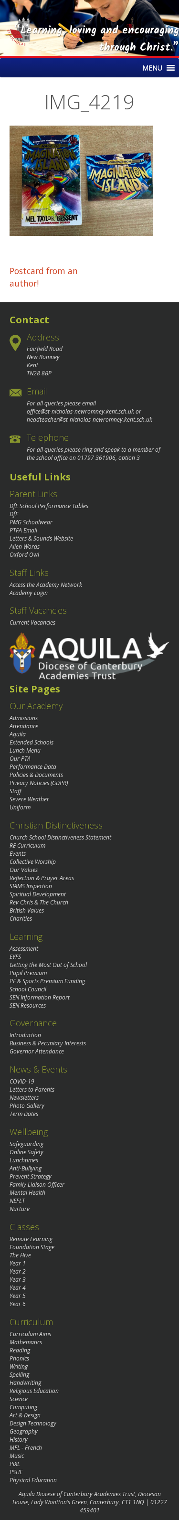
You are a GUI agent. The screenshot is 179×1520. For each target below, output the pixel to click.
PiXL (15, 1464)
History (19, 1439)
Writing (19, 1366)
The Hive (20, 1255)
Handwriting (25, 1383)
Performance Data (33, 767)
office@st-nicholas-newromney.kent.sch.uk (80, 411)
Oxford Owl (24, 555)
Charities (21, 918)
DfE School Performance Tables (49, 506)
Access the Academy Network (46, 585)
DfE (14, 514)
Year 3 (18, 1280)
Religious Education (34, 1391)
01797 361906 (96, 458)
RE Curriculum (27, 845)
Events (18, 854)
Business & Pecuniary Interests (48, 1043)
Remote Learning (31, 1239)
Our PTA (20, 759)
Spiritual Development (38, 894)
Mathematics (26, 1342)
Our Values (24, 870)
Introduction (25, 1035)
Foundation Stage (32, 1247)
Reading (20, 1350)
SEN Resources (28, 1005)
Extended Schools (31, 742)
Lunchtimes (24, 1160)
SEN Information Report (40, 997)
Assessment (24, 949)
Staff (15, 791)
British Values (27, 910)
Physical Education (33, 1480)
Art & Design (25, 1415)
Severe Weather (29, 799)
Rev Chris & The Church (39, 902)
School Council (28, 989)
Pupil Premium (28, 973)
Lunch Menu (25, 750)
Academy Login (29, 593)
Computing (23, 1407)
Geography (24, 1431)
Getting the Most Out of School (48, 965)
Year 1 (18, 1263)
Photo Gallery (27, 1106)
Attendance (24, 726)
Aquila (18, 734)
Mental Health (27, 1193)
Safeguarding (26, 1144)
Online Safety (26, 1152)
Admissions (24, 718)
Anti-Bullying (26, 1168)
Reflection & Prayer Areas (42, 878)
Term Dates (24, 1114)
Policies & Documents (36, 775)
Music (17, 1456)
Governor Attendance (37, 1051)
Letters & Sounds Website (41, 538)
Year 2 (18, 1271)
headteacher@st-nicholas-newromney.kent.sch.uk (89, 419)
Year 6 (18, 1304)
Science (19, 1399)
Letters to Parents (32, 1089)
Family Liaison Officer (37, 1184)
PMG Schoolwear (31, 522)
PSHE (16, 1472)
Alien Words (25, 546)
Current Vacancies (32, 622)
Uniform (20, 807)
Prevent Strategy (31, 1176)
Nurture (20, 1209)
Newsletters (24, 1098)
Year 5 (18, 1296)
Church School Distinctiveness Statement (60, 837)
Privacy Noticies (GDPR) (39, 783)
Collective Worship (33, 862)
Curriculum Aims (30, 1334)
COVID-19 (22, 1081)
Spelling (19, 1375)
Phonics (19, 1358)
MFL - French (26, 1448)
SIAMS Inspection (31, 886)
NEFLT (17, 1201)
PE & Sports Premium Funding (47, 981)
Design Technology (33, 1423)
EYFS (15, 957)
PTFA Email (23, 530)
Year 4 (18, 1288)
